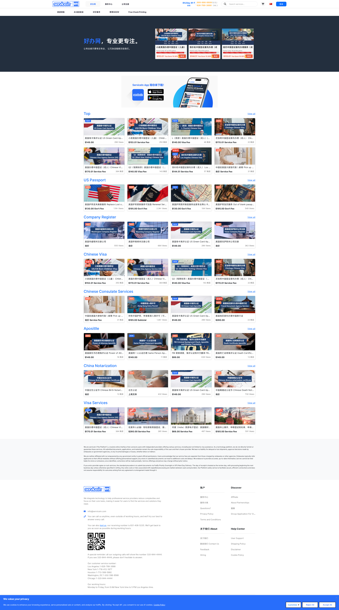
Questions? (205, 508)
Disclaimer (236, 549)
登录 (281, 4)
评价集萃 (96, 12)
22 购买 (251, 142)
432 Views (162, 394)
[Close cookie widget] (336, 597)
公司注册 (125, 4)
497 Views (206, 431)
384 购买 (119, 171)
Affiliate (234, 497)
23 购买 (251, 320)
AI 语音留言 (79, 12)
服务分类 (204, 502)
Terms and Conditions (210, 519)
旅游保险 (61, 12)
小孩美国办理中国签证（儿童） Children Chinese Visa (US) (171, 48)
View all (251, 113)
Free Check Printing (137, 12)
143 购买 (163, 171)
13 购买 (251, 357)
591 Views (249, 431)
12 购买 (120, 394)
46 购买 (207, 142)
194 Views (206, 208)
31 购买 (251, 171)
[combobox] (239, 3)
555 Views (118, 245)
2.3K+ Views (162, 208)
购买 (182, 56)
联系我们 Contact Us (209, 544)
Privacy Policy (206, 514)
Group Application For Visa (243, 514)
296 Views (118, 142)
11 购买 (164, 357)
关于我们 (204, 538)
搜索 (233, 508)
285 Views (162, 431)
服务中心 (108, 4)
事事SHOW (114, 12)
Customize (292, 605)
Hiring (203, 555)
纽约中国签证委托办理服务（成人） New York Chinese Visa (238, 48)
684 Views (162, 245)
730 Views (249, 394)
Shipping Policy (238, 544)
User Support (237, 538)
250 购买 (163, 142)
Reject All (310, 605)
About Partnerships (240, 502)
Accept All (327, 605)
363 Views (249, 245)
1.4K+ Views (162, 320)
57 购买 (207, 171)
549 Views (249, 208)
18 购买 (120, 357)
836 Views (206, 357)
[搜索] (225, 4)
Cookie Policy (159, 605)
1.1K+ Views (118, 208)
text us (103, 525)
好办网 (93, 4)
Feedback (204, 549)
